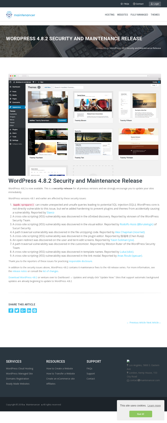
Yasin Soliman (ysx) (122, 240)
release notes (20, 271)
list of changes (50, 271)
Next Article (153, 322)
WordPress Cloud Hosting (19, 368)
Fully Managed (139, 14)
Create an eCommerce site (60, 378)
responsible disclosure (80, 261)
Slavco (50, 212)
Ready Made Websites (18, 383)
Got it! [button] (140, 414)
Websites (122, 14)
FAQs (126, 4)
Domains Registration (17, 378)
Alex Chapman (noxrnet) (130, 232)
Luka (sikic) (126, 252)
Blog (106, 48)
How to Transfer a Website (60, 373)
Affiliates (50, 383)
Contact (139, 4)
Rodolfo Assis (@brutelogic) (136, 224)
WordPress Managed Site (19, 373)
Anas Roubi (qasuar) (129, 255)
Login (156, 4)
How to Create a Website (59, 368)
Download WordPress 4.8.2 (22, 277)
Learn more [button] (154, 405)
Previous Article (136, 322)
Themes (155, 14)
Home (99, 48)
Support (91, 373)
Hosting (109, 14)
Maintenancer (33, 404)
